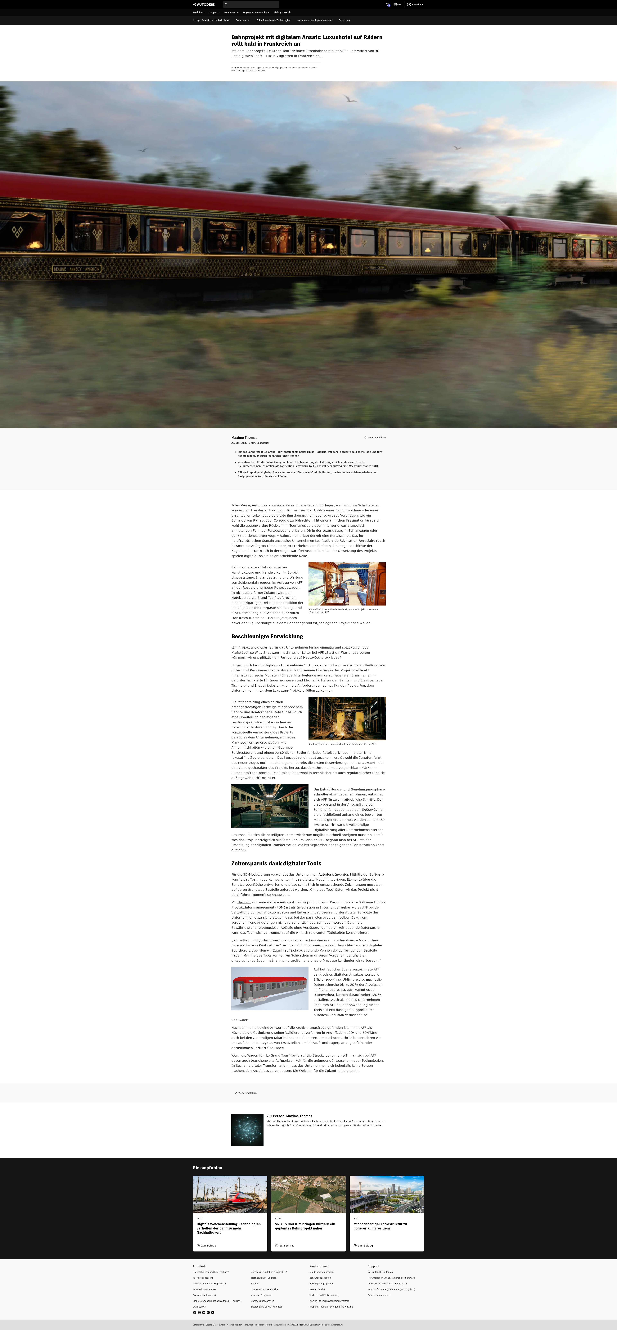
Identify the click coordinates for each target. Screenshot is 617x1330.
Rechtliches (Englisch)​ (276, 1324)
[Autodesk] (204, 4)
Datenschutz (198, 1324)
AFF (291, 545)
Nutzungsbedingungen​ (254, 1324)
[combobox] (251, 4)
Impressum (337, 1324)
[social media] (204, 1312)
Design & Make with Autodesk (211, 20)
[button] (206, 1246)
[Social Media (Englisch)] (204, 1312)
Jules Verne (240, 505)
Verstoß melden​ (234, 1324)
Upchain (244, 902)
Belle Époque (241, 607)
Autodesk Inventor (333, 874)
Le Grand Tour (264, 597)
